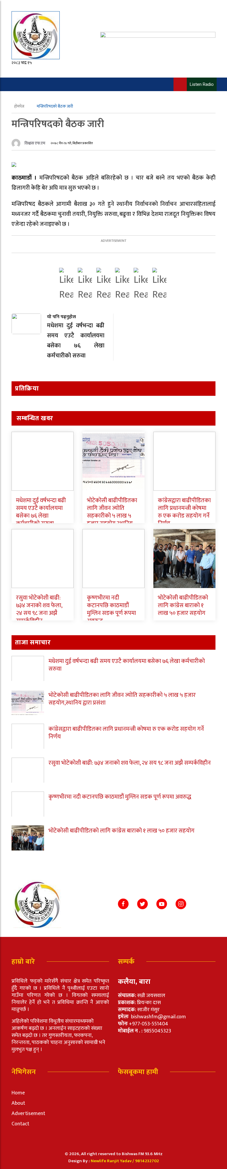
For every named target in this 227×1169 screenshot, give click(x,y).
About (18, 1103)
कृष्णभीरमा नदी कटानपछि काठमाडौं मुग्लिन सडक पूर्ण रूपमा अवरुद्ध (111, 609)
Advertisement (28, 1113)
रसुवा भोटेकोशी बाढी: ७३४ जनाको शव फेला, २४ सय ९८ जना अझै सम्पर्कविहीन (39, 609)
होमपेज (19, 106)
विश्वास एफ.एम (35, 143)
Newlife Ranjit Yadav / (113, 1161)
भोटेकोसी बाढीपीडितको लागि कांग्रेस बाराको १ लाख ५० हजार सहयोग (183, 605)
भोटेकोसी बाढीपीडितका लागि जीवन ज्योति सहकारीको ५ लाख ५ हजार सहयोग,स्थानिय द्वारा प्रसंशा (112, 515)
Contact (20, 1123)
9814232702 (147, 1161)
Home (18, 1092)
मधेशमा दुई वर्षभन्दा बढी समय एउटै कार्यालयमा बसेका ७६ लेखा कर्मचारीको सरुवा (41, 511)
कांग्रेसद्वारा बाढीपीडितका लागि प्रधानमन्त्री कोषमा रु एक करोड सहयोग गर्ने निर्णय (184, 511)
